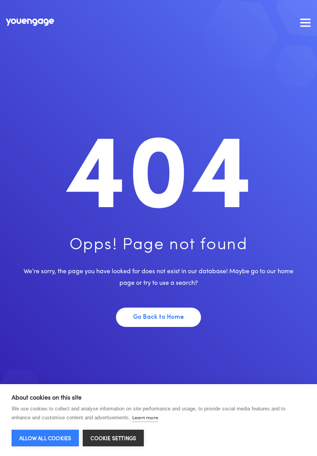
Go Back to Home (158, 317)
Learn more (145, 417)
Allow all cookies (45, 438)
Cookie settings (113, 438)
